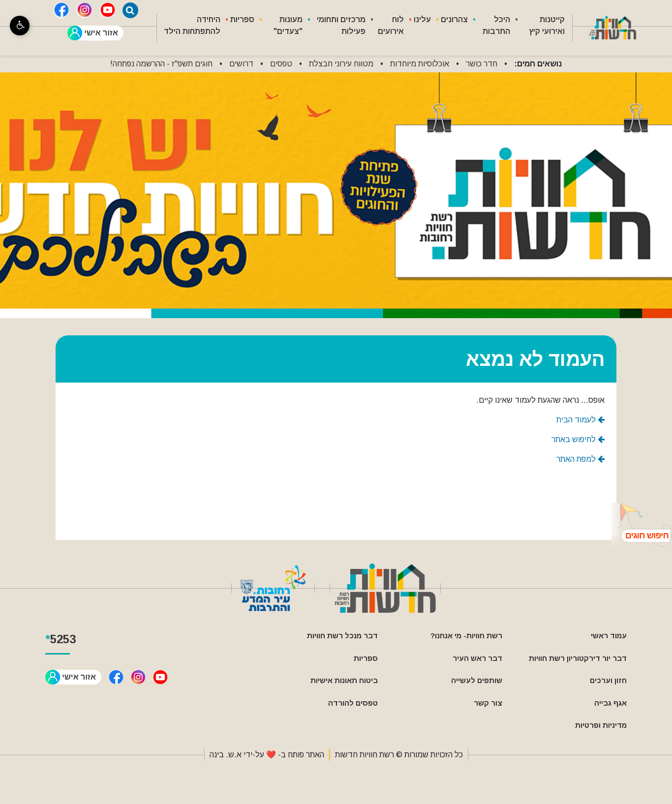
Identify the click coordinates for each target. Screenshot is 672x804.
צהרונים (454, 19)
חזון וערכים (608, 680)
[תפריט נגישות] (20, 25)
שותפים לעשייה (476, 680)
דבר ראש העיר (477, 658)
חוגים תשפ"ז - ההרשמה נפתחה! (161, 64)
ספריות (242, 19)
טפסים (281, 64)
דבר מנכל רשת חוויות (342, 635)
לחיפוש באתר (574, 439)
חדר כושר (481, 64)
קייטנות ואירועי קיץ (547, 25)
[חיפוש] (130, 10)
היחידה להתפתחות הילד (192, 25)
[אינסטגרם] (84, 10)
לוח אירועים (391, 25)
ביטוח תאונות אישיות (344, 680)
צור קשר (488, 703)
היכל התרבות (496, 25)
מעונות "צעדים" (288, 25)
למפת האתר (577, 459)
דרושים (241, 64)
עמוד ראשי (609, 635)
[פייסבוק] (61, 10)
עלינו (422, 19)
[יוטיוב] (107, 10)
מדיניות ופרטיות (601, 725)
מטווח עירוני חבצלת (341, 64)
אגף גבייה (610, 703)
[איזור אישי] (95, 33)
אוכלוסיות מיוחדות (419, 64)
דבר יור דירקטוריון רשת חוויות (578, 658)
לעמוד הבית (577, 420)
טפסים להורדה (353, 703)
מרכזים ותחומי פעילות (341, 25)
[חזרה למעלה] (641, 525)
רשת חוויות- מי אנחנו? (466, 635)
